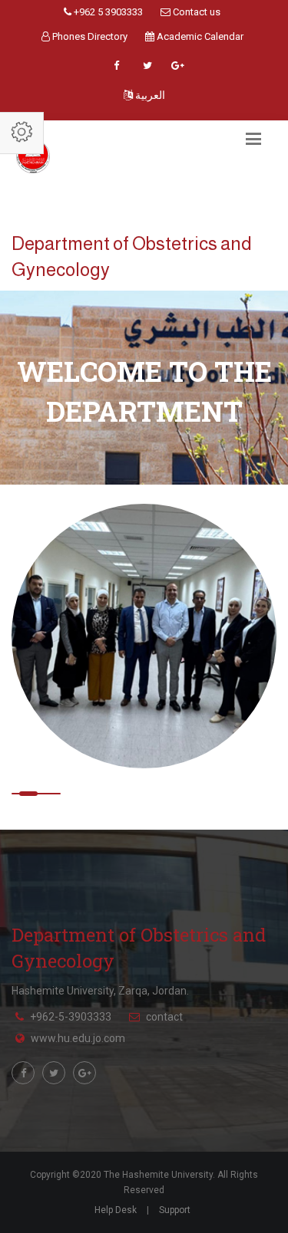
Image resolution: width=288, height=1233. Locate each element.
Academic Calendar (198, 36)
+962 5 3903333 (107, 12)
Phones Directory (88, 36)
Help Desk (115, 1210)
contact (164, 1017)
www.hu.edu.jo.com (78, 1038)
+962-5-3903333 (70, 1017)
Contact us (195, 12)
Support (174, 1210)
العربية (149, 95)
